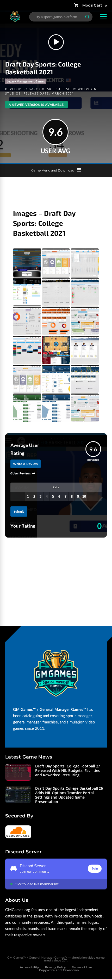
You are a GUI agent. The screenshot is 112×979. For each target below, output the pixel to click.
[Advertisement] (56, 190)
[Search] (87, 17)
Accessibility (29, 967)
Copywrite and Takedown (59, 970)
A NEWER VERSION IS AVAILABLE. (36, 105)
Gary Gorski (41, 89)
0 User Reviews (20, 473)
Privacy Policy (55, 967)
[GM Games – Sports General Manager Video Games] (15, 21)
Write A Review (25, 464)
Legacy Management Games (26, 81)
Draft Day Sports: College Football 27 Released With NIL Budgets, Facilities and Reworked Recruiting (67, 770)
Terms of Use (82, 967)
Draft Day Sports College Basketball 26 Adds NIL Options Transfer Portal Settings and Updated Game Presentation (69, 795)
